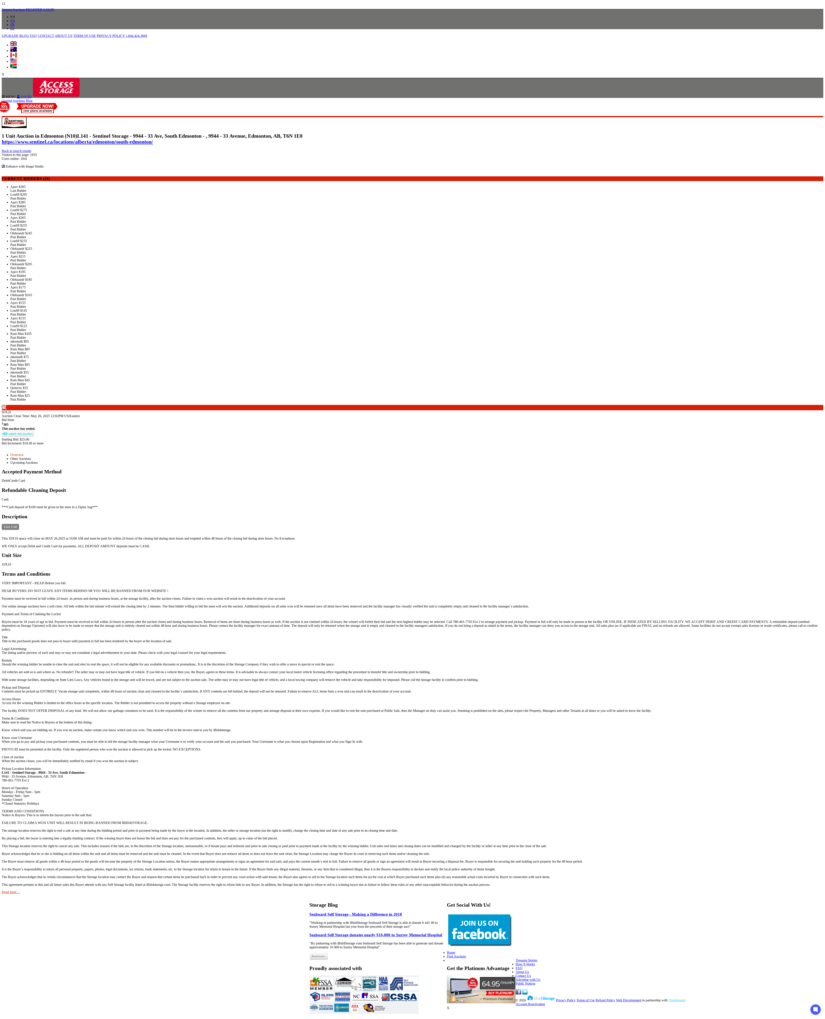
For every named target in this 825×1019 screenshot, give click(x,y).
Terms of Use (585, 1000)
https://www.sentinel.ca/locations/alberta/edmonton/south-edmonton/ (77, 142)
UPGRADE (10, 36)
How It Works (525, 964)
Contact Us (523, 976)
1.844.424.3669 (136, 36)
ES (12, 28)
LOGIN (48, 9)
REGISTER (34, 9)
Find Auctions (456, 956)
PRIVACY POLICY (111, 36)
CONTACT (46, 36)
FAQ (33, 36)
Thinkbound (676, 1000)
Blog (29, 100)
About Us (522, 972)
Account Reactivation (530, 1004)
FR (12, 24)
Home (451, 952)
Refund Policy (605, 1000)
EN (12, 21)
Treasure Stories (526, 960)
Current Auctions (13, 9)
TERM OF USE (84, 36)
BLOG (24, 36)
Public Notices (525, 983)
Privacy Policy (566, 1000)
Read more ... (11, 892)
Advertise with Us (528, 979)
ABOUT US (63, 36)
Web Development (628, 1000)
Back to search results (16, 151)
